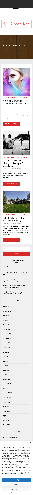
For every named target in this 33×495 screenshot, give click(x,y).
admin (20, 109)
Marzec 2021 (6, 425)
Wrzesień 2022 (7, 343)
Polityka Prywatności (23, 493)
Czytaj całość (11, 123)
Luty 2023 (5, 320)
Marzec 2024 (6, 306)
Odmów (16, 484)
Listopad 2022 (7, 334)
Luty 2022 (5, 375)
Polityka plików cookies (11, 493)
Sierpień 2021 (6, 402)
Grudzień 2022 (7, 329)
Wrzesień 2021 (7, 397)
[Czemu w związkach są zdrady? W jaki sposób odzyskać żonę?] (16, 132)
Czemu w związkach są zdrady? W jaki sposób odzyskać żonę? (14, 163)
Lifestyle (26, 215)
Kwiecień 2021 (7, 420)
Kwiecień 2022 (7, 366)
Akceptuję (16, 480)
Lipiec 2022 (6, 352)
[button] (30, 443)
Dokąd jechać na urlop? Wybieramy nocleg (14, 219)
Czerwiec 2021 (7, 411)
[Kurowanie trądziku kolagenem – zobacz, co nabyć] (16, 82)
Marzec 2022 (6, 370)
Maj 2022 (5, 361)
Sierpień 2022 (6, 347)
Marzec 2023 (6, 316)
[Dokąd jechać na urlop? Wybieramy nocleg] (16, 192)
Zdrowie (25, 157)
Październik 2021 (7, 393)
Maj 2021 (5, 416)
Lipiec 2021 (6, 407)
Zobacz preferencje (16, 489)
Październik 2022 (7, 338)
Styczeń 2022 (6, 379)
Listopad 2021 (6, 388)
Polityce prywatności (20, 475)
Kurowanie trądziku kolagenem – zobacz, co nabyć (14, 103)
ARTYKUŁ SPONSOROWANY (12, 98)
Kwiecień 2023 (7, 311)
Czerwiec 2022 (7, 356)
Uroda (25, 98)
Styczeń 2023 (6, 325)
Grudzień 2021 (7, 384)
